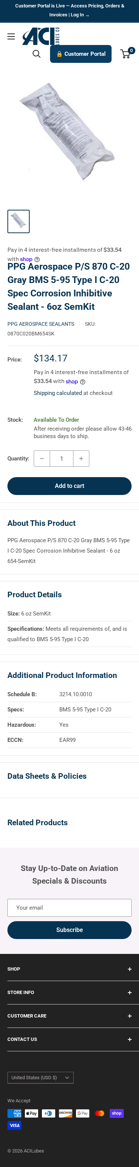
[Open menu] (11, 36)
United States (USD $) (34, 1077)
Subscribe (69, 929)
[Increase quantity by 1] (81, 458)
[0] (125, 53)
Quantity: (18, 458)
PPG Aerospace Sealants (40, 324)
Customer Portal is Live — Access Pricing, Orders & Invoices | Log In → (69, 10)
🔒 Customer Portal (81, 54)
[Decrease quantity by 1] (42, 458)
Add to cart (69, 485)
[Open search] (37, 54)
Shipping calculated (58, 393)
